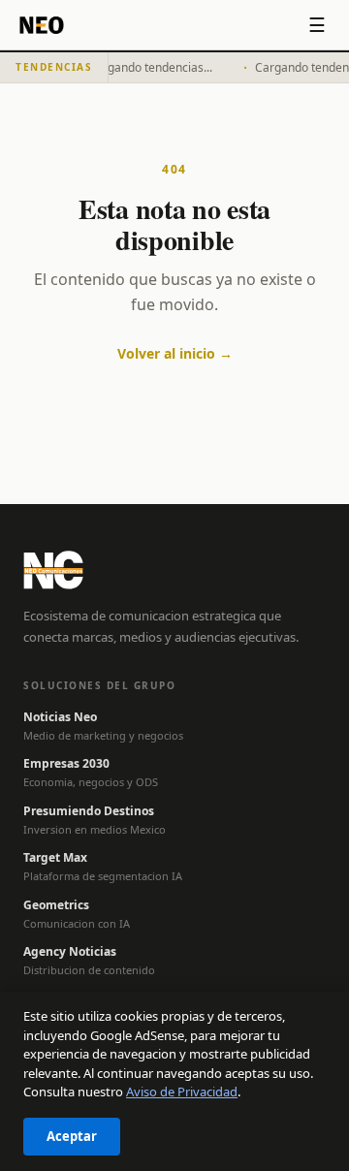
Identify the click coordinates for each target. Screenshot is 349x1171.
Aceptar (72, 1136)
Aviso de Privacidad (182, 1091)
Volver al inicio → (175, 353)
